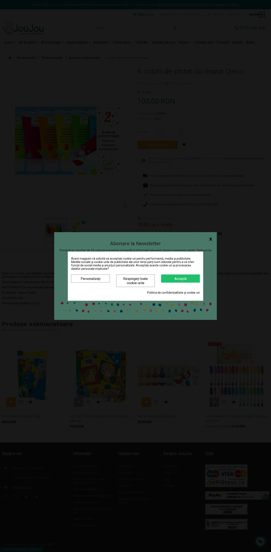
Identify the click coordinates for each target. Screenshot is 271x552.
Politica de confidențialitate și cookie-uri (173, 292)
